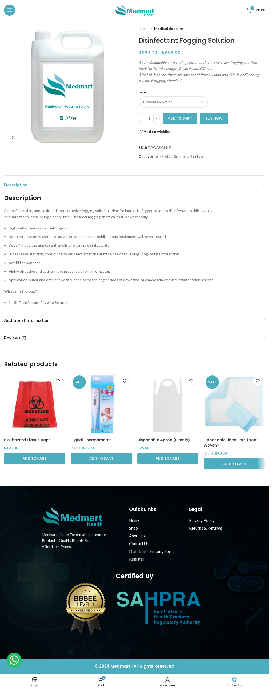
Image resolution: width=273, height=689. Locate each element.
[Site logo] (135, 9)
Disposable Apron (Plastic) (163, 440)
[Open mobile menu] (9, 10)
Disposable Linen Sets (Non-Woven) (231, 442)
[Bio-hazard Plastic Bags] (34, 404)
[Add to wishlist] (58, 381)
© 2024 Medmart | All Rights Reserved (134, 666)
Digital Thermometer (91, 440)
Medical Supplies (169, 28)
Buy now (214, 118)
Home (143, 28)
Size (142, 92)
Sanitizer (197, 156)
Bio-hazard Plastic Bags (27, 440)
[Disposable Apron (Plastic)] (168, 404)
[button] (34, 458)
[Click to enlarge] (14, 138)
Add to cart (180, 118)
